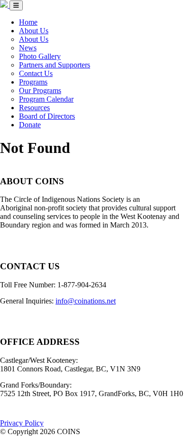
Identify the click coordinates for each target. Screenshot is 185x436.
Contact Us (36, 73)
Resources (34, 108)
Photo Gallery (40, 56)
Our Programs (40, 90)
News (28, 48)
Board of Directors (47, 116)
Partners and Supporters (54, 65)
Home (28, 22)
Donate (30, 125)
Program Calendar (46, 99)
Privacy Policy (22, 423)
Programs (33, 82)
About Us (33, 31)
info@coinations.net (86, 301)
